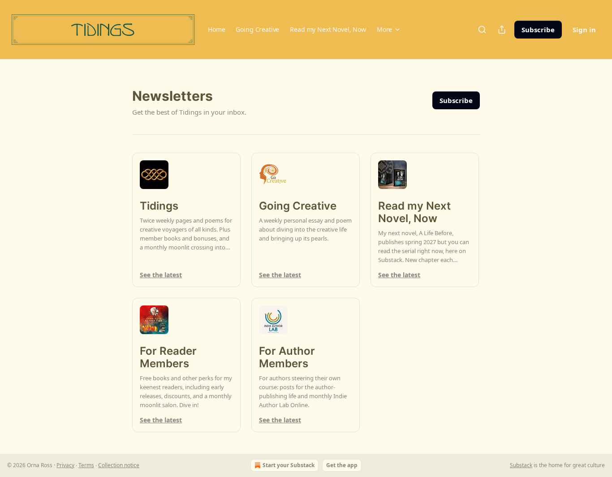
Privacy (65, 465)
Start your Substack (289, 465)
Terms (86, 465)
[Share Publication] (502, 30)
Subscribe (538, 29)
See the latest (161, 275)
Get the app (342, 465)
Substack (521, 465)
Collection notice (118, 465)
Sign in (584, 29)
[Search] (482, 30)
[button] (216, 29)
